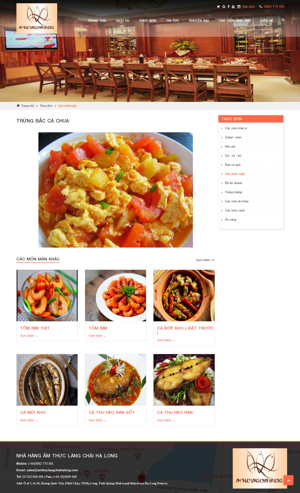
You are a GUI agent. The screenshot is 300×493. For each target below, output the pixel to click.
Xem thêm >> (205, 260)
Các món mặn (67, 105)
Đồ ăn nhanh (233, 183)
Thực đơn (46, 105)
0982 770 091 (274, 6)
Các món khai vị (236, 128)
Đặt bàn (249, 6)
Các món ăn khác (237, 201)
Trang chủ (27, 105)
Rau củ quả (232, 165)
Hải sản (230, 146)
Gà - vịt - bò (233, 155)
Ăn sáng (230, 219)
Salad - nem (233, 137)
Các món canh (235, 210)
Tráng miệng (233, 192)
